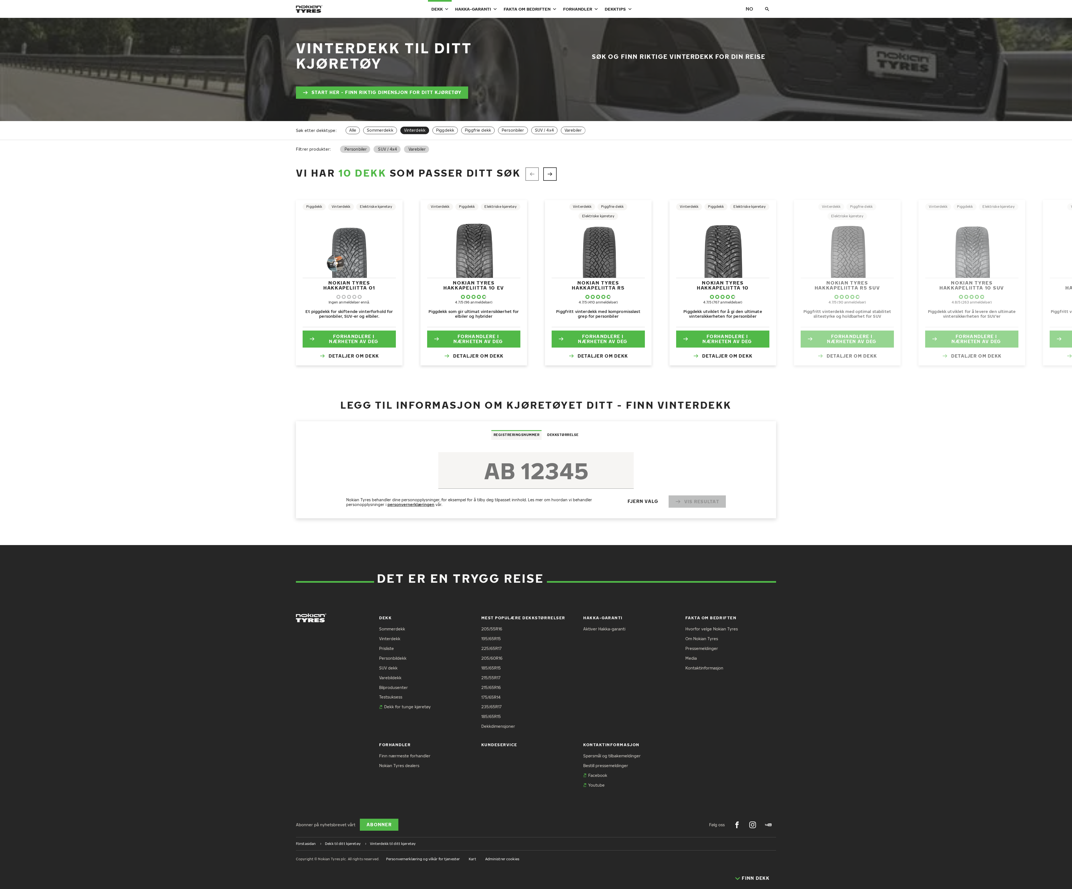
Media (691, 658)
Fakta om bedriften (527, 8)
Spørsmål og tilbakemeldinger (612, 755)
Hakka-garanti (473, 8)
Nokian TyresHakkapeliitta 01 (349, 285)
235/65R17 (491, 706)
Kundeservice (499, 744)
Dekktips (615, 8)
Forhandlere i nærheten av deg (353, 339)
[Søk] (767, 9)
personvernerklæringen (410, 504)
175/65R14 (491, 697)
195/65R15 (491, 638)
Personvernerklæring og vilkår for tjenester (423, 859)
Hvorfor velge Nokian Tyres (711, 629)
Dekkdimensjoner (498, 726)
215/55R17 (491, 677)
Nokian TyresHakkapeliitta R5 (598, 285)
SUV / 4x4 (544, 130)
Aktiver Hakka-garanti (604, 629)
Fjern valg (643, 501)
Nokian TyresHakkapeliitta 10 (723, 285)
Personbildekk (392, 658)
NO (749, 9)
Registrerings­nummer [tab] (517, 435)
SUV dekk (388, 668)
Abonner (379, 824)
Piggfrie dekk (478, 130)
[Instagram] (752, 825)
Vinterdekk (389, 638)
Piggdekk (445, 130)
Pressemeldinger (701, 648)
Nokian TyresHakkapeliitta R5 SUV (847, 285)
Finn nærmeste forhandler (404, 755)
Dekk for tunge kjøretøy (407, 706)
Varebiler (573, 130)
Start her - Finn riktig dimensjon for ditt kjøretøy (386, 92)
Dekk (437, 8)
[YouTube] (768, 825)
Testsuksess (390, 697)
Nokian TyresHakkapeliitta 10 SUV (971, 285)
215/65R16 (491, 687)
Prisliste (386, 648)
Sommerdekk (380, 130)
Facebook (597, 775)
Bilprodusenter (393, 687)
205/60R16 (491, 658)
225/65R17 (491, 648)
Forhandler (577, 8)
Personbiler (513, 130)
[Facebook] (737, 825)
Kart (472, 859)
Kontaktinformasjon (704, 668)
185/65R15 (491, 668)
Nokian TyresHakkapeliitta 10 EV (473, 285)
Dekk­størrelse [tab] (563, 435)
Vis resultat (701, 501)
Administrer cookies (502, 859)
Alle (352, 130)
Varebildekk (390, 677)
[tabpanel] (536, 479)
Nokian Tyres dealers (399, 765)
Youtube (596, 785)
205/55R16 (491, 629)
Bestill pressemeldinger (605, 765)
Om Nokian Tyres (701, 638)
